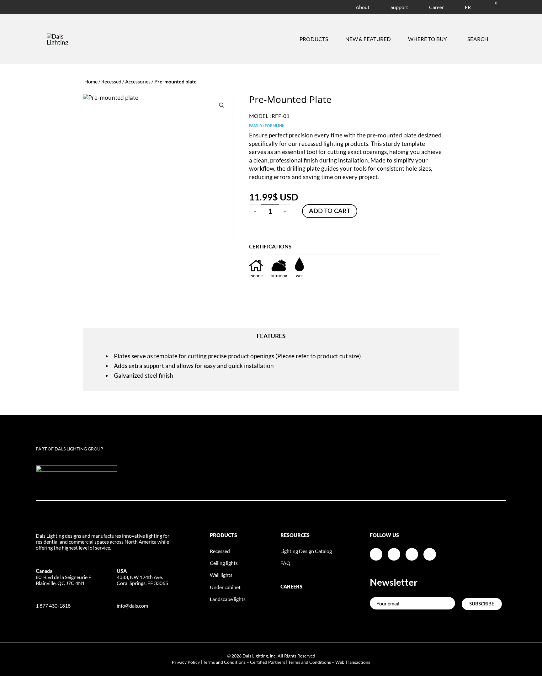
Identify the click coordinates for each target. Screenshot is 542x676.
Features (271, 335)
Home (91, 81)
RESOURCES (295, 535)
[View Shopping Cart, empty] (488, 6)
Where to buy (427, 39)
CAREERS (291, 586)
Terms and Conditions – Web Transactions (329, 662)
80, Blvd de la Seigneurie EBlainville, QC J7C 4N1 (63, 577)
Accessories (138, 81)
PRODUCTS (223, 535)
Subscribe (481, 604)
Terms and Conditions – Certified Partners (244, 662)
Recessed (111, 81)
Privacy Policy (186, 662)
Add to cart (329, 211)
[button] (221, 105)
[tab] (271, 335)
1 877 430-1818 (53, 606)
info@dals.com (132, 606)
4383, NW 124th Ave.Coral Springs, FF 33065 (142, 577)
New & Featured (368, 39)
